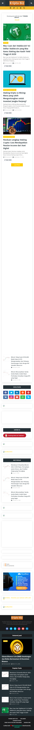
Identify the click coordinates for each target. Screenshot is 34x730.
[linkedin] (17, 392)
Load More (17, 165)
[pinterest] (21, 8)
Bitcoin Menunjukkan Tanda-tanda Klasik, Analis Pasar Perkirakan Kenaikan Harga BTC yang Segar (20, 375)
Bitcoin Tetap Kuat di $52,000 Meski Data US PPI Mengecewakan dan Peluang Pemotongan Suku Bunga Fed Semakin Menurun (20, 361)
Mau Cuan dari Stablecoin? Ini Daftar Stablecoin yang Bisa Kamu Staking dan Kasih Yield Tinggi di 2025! (16, 50)
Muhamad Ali (8, 63)
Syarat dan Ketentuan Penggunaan (13, 722)
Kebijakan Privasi (17, 720)
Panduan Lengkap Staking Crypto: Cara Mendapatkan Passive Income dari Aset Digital (15, 144)
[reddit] (22, 392)
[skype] (24, 8)
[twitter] (14, 8)
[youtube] (17, 397)
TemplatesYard (18, 725)
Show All (17, 19)
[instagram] (17, 8)
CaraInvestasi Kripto (9, 137)
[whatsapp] (22, 397)
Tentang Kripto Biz (13, 718)
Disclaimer (23, 718)
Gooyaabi (17, 727)
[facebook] (10, 8)
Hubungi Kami (27, 722)
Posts (7, 564)
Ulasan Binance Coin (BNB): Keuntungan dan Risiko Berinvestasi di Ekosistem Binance (16, 659)
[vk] (5, 397)
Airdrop (6, 42)
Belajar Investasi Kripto (10, 90)
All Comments (10, 566)
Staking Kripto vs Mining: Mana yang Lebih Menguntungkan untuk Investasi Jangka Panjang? (15, 97)
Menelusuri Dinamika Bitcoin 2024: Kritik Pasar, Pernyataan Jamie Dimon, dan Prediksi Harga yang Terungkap (20, 468)
